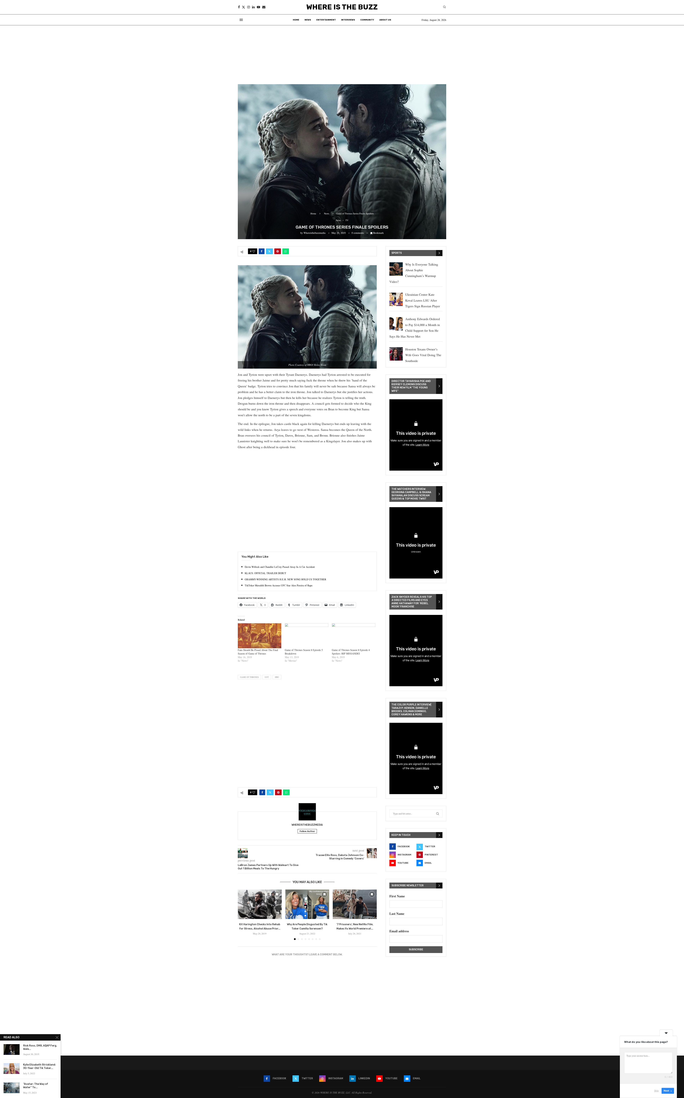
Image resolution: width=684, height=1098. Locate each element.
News (308, 20)
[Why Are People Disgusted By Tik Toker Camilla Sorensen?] (307, 904)
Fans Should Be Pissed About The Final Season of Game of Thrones (258, 651)
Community (367, 20)
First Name (397, 896)
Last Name (396, 913)
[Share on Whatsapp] (285, 251)
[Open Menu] (241, 19)
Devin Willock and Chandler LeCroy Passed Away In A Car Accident (280, 567)
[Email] (264, 7)
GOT (267, 677)
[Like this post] (253, 251)
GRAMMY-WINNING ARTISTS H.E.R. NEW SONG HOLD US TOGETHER (285, 579)
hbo (277, 677)
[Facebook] (239, 7)
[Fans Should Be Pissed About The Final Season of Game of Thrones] (259, 635)
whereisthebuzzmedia (314, 233)
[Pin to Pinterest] (277, 251)
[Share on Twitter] (269, 251)
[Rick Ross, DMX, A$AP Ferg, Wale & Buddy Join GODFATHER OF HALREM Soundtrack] (12, 1049)
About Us (385, 20)
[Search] (444, 7)
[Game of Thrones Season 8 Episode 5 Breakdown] (306, 635)
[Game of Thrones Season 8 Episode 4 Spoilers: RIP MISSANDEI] (353, 635)
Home (296, 20)
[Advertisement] (342, 52)
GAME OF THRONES (249, 677)
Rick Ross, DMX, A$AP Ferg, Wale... (40, 1047)
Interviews (348, 20)
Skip (656, 1090)
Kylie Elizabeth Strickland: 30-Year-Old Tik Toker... (39, 1066)
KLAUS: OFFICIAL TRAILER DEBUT (265, 573)
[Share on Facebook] (262, 251)
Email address (399, 931)
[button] (243, 915)
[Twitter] (243, 7)
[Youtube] (258, 7)
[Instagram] (248, 7)
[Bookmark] (277, 894)
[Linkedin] (253, 7)
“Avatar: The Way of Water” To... (35, 1085)
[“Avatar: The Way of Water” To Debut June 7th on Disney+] (12, 1087)
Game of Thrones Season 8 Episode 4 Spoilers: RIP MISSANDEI (351, 651)
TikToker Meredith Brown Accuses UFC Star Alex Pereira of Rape (278, 585)
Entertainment (326, 20)
